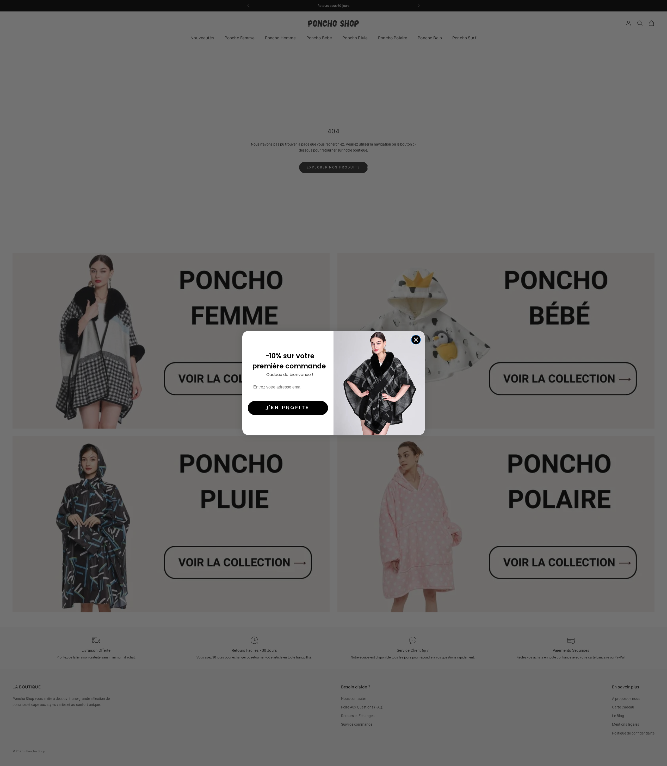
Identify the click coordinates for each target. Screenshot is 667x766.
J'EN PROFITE (288, 407)
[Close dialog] (416, 339)
